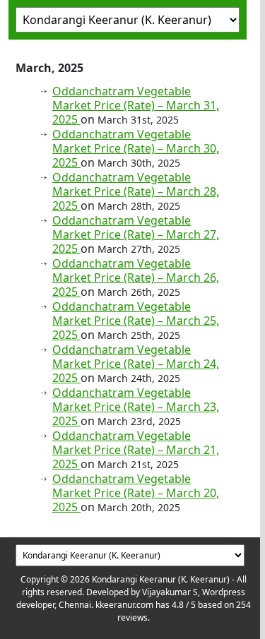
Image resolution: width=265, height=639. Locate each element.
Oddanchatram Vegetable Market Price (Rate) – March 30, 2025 (135, 148)
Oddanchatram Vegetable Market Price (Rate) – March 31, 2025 (135, 105)
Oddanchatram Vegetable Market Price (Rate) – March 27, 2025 (135, 234)
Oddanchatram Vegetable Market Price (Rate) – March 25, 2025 (135, 320)
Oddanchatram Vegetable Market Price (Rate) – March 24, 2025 (135, 364)
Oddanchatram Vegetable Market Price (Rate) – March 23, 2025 (135, 407)
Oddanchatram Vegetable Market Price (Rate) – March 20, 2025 (135, 493)
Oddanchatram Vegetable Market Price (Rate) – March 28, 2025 (135, 191)
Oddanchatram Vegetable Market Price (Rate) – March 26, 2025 (135, 277)
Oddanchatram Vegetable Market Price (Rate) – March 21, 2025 (135, 450)
